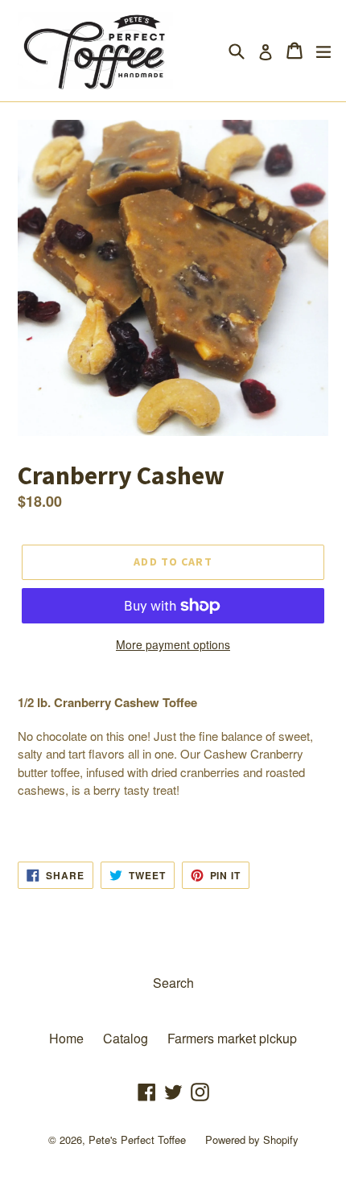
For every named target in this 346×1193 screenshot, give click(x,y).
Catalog (125, 1038)
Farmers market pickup (232, 1038)
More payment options (173, 644)
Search (173, 982)
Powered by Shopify (252, 1139)
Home (66, 1038)
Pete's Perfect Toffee (137, 1139)
